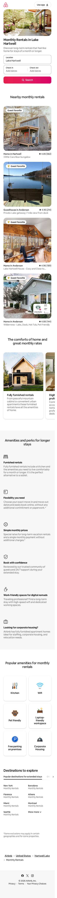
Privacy (12, 883)
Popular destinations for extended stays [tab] (23, 776)
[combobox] (27, 61)
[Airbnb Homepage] (6, 4)
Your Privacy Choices (36, 883)
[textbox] (15, 71)
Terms (21, 883)
